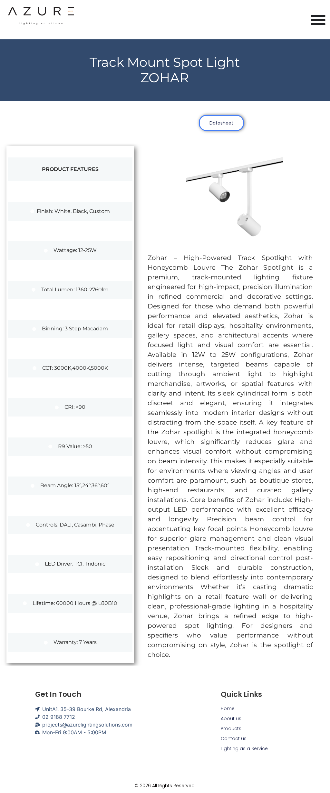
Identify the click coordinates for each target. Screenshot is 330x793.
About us (231, 718)
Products (231, 728)
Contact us (234, 738)
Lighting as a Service (244, 748)
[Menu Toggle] (318, 20)
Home (228, 708)
